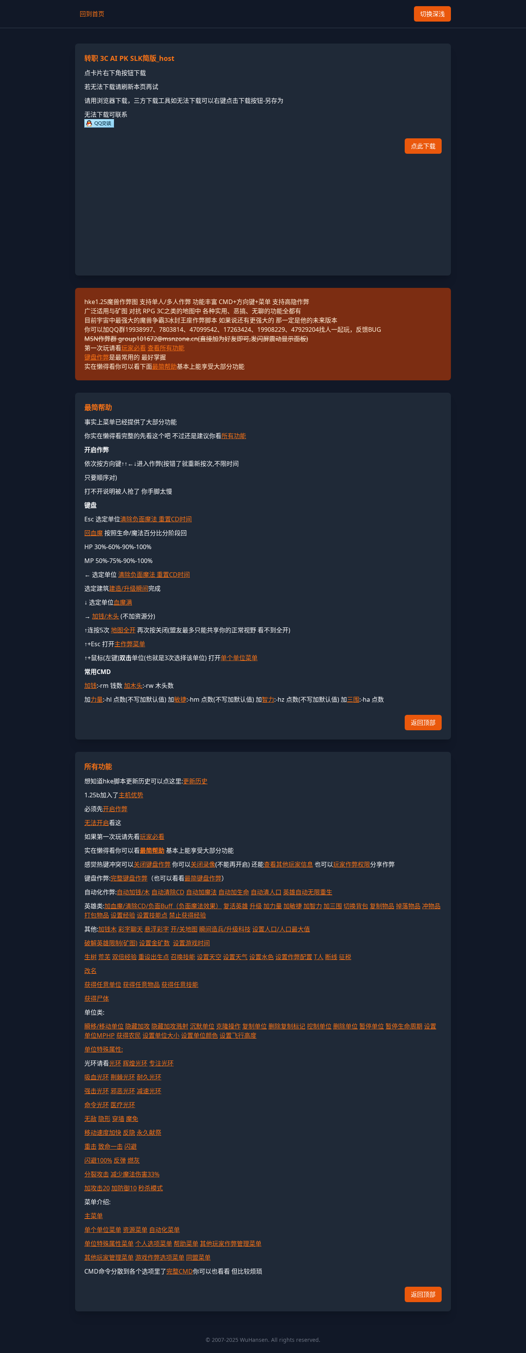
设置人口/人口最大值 (281, 929)
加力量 (272, 906)
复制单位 (254, 1026)
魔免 (132, 1118)
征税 (345, 957)
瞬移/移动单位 (104, 1026)
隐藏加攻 (137, 1026)
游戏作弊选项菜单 (159, 1257)
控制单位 (319, 1026)
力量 (96, 699)
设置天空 (209, 957)
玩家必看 (133, 348)
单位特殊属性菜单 (109, 1243)
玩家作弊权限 (351, 864)
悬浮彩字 (156, 929)
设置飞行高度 (237, 1035)
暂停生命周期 (403, 1026)
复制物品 (382, 906)
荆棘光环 (123, 1077)
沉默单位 (202, 1026)
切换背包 (355, 906)
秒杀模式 (150, 1188)
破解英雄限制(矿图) (110, 943)
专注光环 (161, 1063)
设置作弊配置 (293, 957)
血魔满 (123, 602)
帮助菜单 (186, 1243)
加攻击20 (97, 1188)
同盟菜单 (198, 1257)
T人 (318, 957)
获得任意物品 (141, 984)
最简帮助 (164, 366)
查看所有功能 (165, 348)
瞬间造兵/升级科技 (225, 929)
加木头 (133, 685)
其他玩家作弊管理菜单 (230, 1243)
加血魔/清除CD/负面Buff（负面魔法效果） (163, 906)
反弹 (120, 1160)
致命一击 (110, 1146)
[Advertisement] (263, 212)
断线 (331, 957)
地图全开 (123, 630)
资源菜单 (135, 1229)
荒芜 (104, 957)
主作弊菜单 (129, 644)
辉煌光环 (135, 1063)
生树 (90, 957)
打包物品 (96, 915)
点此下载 (423, 146)
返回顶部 (423, 722)
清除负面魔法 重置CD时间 (156, 519)
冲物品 (431, 906)
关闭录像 (203, 864)
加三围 (332, 906)
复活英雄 (235, 906)
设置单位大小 (160, 1035)
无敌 (90, 1118)
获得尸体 (96, 998)
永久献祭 (149, 1132)
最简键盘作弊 (202, 878)
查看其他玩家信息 (288, 864)
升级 (256, 906)
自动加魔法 (201, 892)
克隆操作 (228, 1026)
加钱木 (107, 929)
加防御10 (124, 1188)
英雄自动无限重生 (307, 892)
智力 (268, 699)
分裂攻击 (96, 1174)
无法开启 (96, 823)
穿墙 (118, 1118)
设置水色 (261, 957)
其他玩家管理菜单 (109, 1257)
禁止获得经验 (187, 915)
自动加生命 (233, 892)
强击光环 (96, 1091)
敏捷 (180, 699)
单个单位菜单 (239, 658)
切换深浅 (432, 14)
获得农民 (128, 1035)
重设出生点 (153, 957)
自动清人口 (266, 892)
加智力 (312, 906)
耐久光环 (149, 1077)
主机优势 (131, 795)
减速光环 (149, 1091)
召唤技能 (183, 957)
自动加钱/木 (133, 892)
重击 (90, 1146)
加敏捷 (292, 906)
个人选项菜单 (153, 1243)
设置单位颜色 (199, 1035)
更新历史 (195, 781)
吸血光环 (96, 1077)
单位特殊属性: (103, 1049)
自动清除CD (167, 892)
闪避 (130, 1146)
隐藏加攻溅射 (169, 1026)
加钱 (90, 685)
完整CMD (179, 1271)
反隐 (129, 1132)
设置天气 (235, 957)
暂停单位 (371, 1026)
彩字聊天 (130, 929)
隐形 (104, 1118)
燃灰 (133, 1160)
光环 (115, 1063)
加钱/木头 (105, 616)
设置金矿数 (154, 943)
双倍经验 (124, 957)
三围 (353, 699)
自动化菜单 (164, 1229)
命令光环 (96, 1105)
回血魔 (93, 533)
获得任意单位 (102, 984)
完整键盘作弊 (129, 878)
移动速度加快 (102, 1132)
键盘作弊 (96, 357)
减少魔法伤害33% (135, 1174)
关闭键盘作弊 (152, 864)
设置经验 (123, 915)
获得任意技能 (179, 984)
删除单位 (345, 1026)
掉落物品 (408, 906)
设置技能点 (152, 915)
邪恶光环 (123, 1091)
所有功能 (233, 436)
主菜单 (93, 1216)
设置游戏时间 (191, 943)
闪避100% (98, 1160)
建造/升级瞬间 (128, 588)
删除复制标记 (286, 1026)
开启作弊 (115, 809)
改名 (90, 970)
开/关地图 (184, 929)
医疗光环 (123, 1105)
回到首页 (92, 14)
